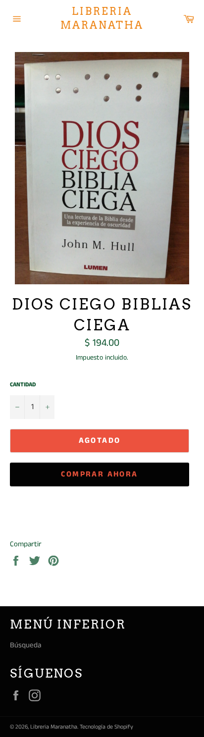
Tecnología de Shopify (106, 727)
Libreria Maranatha (102, 18)
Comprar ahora (99, 474)
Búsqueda (25, 645)
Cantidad (23, 385)
